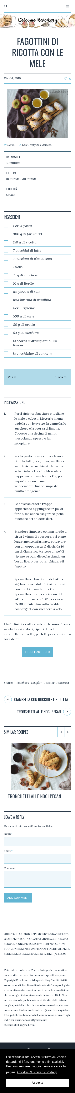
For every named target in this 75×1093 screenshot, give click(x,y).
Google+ (36, 682)
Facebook (23, 682)
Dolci (25, 144)
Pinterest (62, 682)
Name (8, 833)
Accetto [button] (37, 1082)
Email (8, 851)
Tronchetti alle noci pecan (39, 712)
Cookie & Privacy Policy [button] (37, 1072)
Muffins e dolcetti (41, 144)
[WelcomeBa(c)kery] (37, 20)
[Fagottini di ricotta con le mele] (37, 113)
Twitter (49, 682)
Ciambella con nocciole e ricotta (41, 699)
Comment (10, 868)
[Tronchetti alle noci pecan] (37, 766)
